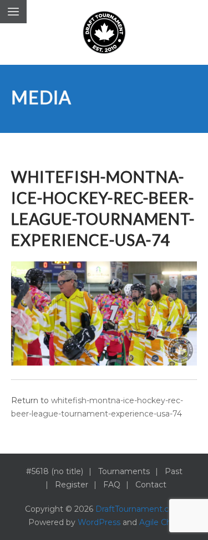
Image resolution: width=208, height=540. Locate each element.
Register (71, 485)
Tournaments (124, 471)
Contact (150, 485)
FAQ (111, 485)
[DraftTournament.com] (104, 32)
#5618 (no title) (54, 471)
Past (173, 471)
